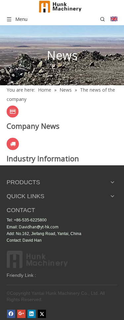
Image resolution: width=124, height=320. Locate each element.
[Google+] (21, 313)
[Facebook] (11, 313)
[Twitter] (42, 313)
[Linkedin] (31, 313)
